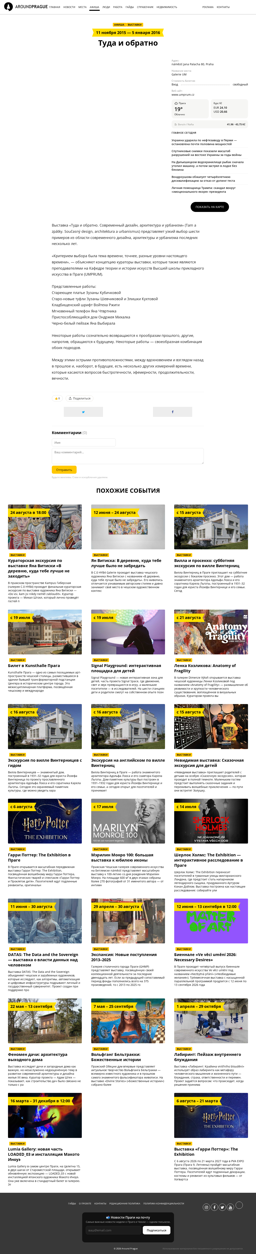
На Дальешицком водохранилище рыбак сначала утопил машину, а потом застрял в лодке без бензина (208, 166)
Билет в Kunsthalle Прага (34, 665)
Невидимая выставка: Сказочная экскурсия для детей (209, 763)
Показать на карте (210, 207)
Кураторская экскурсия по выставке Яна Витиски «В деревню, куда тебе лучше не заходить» (39, 568)
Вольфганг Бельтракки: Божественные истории (116, 1057)
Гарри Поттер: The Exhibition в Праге (39, 857)
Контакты (100, 1203)
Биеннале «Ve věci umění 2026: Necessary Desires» (205, 957)
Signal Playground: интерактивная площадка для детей (126, 668)
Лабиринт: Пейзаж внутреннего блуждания (207, 1057)
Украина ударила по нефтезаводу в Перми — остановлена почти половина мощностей (204, 142)
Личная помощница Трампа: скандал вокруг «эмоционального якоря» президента (204, 190)
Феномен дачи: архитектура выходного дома (37, 1057)
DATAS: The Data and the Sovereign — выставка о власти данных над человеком (43, 960)
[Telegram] (239, 1207)
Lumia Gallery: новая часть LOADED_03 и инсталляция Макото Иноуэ (43, 1154)
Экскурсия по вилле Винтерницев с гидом (45, 763)
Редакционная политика (124, 1203)
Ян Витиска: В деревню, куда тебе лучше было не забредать (126, 563)
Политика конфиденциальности (163, 1203)
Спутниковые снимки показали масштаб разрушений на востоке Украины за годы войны (206, 153)
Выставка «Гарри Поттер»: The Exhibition (206, 1152)
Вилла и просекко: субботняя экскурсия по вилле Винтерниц (206, 563)
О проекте (85, 1203)
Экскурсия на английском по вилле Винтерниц (128, 763)
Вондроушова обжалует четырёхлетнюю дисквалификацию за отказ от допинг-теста (203, 179)
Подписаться (156, 1230)
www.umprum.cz (183, 94)
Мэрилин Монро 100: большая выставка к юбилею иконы (122, 857)
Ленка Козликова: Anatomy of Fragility (205, 668)
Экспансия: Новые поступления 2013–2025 (124, 957)
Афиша (119, 24)
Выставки (135, 24)
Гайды (72, 1203)
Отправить (64, 470)
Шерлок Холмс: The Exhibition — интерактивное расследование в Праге (208, 860)
